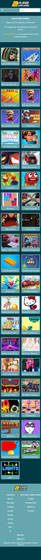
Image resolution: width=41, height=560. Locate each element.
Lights (10, 478)
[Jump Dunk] (10, 185)
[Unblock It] (10, 433)
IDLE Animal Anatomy (30, 105)
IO (10, 531)
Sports (10, 499)
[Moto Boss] (31, 123)
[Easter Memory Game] (10, 309)
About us (30, 507)
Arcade (10, 511)
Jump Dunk (10, 188)
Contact (30, 511)
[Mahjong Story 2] (31, 143)
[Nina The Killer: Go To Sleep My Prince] (10, 81)
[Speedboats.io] (31, 60)
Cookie (31, 499)
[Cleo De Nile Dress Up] (10, 60)
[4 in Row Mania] (10, 392)
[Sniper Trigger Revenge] (10, 247)
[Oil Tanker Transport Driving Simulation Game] (31, 392)
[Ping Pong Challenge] (10, 454)
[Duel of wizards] (31, 205)
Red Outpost (10, 415)
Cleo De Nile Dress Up (10, 64)
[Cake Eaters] (31, 412)
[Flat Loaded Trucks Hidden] (10, 330)
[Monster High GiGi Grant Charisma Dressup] (31, 371)
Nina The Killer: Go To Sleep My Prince (16, 84)
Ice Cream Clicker (10, 146)
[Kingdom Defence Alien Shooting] (31, 330)
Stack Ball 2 (10, 291)
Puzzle (10, 523)
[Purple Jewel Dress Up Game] (31, 433)
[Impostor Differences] (31, 247)
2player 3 (20, 539)
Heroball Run (31, 188)
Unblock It (10, 436)
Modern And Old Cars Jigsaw (12, 353)
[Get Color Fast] (10, 102)
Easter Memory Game (10, 312)
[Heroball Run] (31, 185)
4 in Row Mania (10, 395)
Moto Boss (30, 126)
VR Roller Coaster (31, 291)
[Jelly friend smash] (10, 371)
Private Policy (30, 503)
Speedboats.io (31, 64)
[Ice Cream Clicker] (10, 143)
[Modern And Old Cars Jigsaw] (10, 350)
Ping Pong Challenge (10, 457)
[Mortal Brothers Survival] (31, 81)
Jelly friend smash (10, 374)
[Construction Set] (10, 267)
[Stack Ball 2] (10, 288)
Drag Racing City (10, 167)
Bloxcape (10, 209)
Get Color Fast (10, 105)
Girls (10, 527)
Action (10, 519)
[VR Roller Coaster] (31, 288)
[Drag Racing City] (10, 164)
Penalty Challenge (31, 457)
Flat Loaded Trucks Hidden (12, 333)
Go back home (9, 34)
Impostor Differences (30, 250)
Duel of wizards (31, 209)
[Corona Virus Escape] (31, 267)
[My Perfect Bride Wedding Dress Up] (31, 350)
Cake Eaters (31, 415)
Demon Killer (31, 229)
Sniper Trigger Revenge (10, 250)
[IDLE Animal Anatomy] (31, 102)
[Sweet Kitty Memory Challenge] (31, 309)
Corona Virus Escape (30, 271)
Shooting (10, 503)
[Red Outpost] (10, 412)
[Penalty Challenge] (31, 454)
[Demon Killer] (31, 226)
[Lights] (10, 474)
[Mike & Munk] (10, 226)
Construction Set (10, 271)
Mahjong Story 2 (30, 146)
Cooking (10, 507)
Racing (10, 515)
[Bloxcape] (10, 205)
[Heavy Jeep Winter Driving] (31, 164)
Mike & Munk (10, 229)
